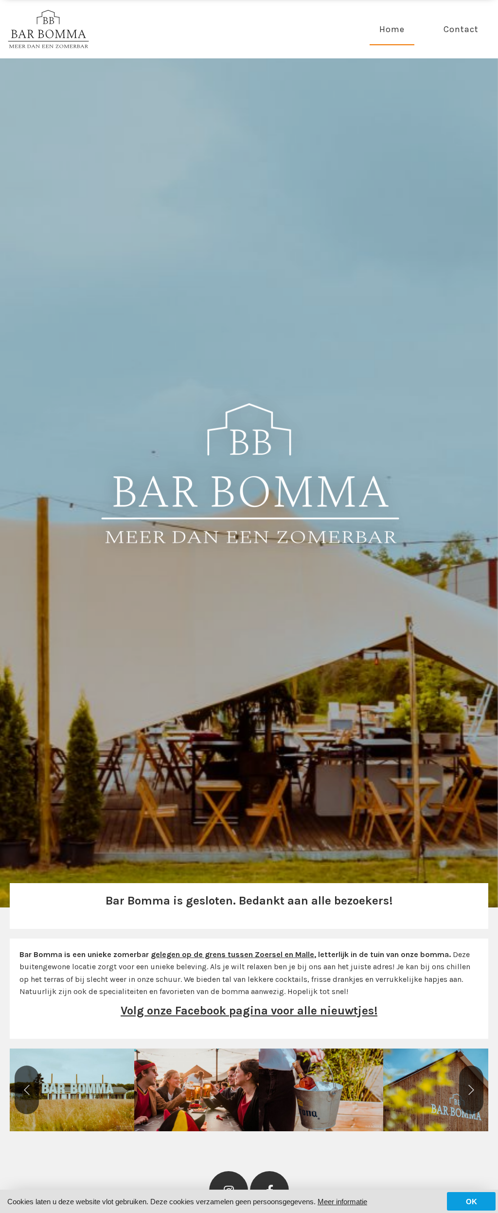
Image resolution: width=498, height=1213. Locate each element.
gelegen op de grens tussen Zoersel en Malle (232, 954)
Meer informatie (342, 1201)
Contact (461, 29)
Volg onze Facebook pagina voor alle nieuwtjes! (249, 1010)
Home (392, 29)
